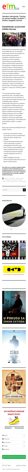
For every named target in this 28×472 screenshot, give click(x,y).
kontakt (24, 465)
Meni (23, 6)
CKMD (9, 465)
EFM (3, 465)
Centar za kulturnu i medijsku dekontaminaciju (13, 274)
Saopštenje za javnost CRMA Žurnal (13, 27)
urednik (6, 178)
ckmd (3, 179)
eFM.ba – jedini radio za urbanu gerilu (10, 469)
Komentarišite (22, 181)
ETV (6, 465)
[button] (3, 250)
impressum (18, 465)
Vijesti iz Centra (19, 178)
